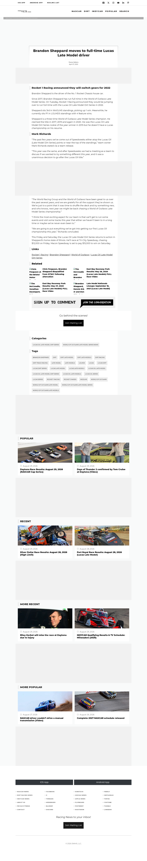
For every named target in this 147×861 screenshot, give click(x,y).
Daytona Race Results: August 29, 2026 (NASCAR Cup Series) (41, 470)
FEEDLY (107, 791)
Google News (80, 795)
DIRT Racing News (25, 795)
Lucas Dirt (102, 363)
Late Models (70, 363)
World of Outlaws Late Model (45, 385)
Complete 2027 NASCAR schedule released (100, 718)
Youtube (108, 802)
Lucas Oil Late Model (96, 368)
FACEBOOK (50, 791)
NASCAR (77, 11)
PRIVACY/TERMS (23, 806)
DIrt (54, 357)
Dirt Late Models (84, 357)
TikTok (107, 799)
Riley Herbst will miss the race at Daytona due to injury (43, 636)
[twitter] (108, 3)
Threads (50, 799)
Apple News (80, 799)
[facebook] (103, 3)
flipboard (79, 802)
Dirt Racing (100, 357)
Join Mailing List (73, 323)
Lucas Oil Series (91, 374)
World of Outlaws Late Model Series (77, 385)
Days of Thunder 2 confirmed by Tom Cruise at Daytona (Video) (101, 470)
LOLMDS (82, 363)
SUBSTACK (79, 791)
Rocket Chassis (70, 379)
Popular (111, 11)
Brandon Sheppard (60, 255)
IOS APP (21, 3)
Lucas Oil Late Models (72, 374)
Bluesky (49, 806)
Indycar (97, 11)
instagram (109, 795)
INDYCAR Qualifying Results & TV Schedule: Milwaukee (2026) (101, 636)
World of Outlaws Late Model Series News (80, 345)
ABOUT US (21, 802)
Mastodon (79, 809)
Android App (102, 782)
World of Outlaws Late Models (46, 390)
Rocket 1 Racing (40, 255)
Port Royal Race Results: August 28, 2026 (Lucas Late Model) (99, 553)
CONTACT (21, 809)
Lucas (91, 363)
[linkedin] (113, 3)
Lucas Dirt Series (40, 368)
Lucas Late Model (58, 368)
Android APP (36, 3)
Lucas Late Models (76, 368)
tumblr (107, 806)
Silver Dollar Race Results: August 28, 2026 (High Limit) (43, 553)
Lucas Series (38, 379)
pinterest (79, 806)
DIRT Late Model (66, 357)
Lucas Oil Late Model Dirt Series (46, 345)
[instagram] (128, 3)
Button (21, 444)
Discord (49, 809)
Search (124, 11)
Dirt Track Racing (40, 363)
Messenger (50, 802)
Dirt (87, 11)
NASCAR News (23, 791)
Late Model (56, 363)
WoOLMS (83, 379)
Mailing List (53, 3)
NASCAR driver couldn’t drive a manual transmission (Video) (41, 719)
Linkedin (108, 809)
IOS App (44, 782)
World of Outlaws (80, 255)
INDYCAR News (23, 799)
